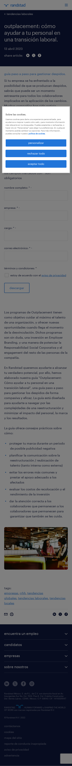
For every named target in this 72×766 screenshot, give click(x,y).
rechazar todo (36, 153)
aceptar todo (36, 163)
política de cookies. (36, 133)
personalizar (36, 143)
